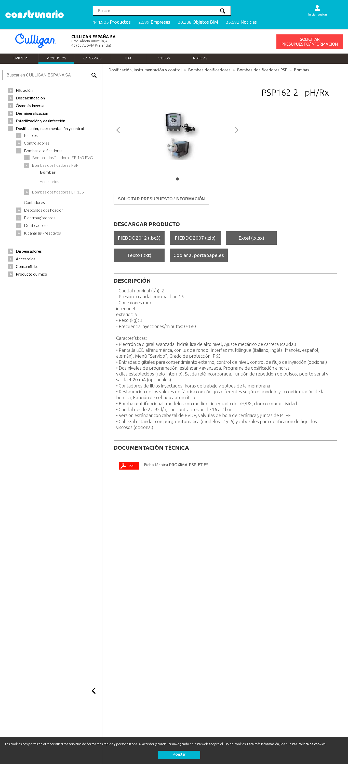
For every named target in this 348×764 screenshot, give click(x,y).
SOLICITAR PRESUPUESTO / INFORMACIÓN (161, 199)
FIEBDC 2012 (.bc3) (139, 238)
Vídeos (164, 58)
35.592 (241, 22)
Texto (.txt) (139, 255)
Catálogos (92, 58)
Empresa (21, 58)
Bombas (301, 70)
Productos (56, 58)
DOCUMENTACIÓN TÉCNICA (151, 448)
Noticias (200, 58)
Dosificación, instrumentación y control (145, 70)
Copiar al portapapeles (198, 255)
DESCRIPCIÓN (132, 281)
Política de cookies (312, 744)
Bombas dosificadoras (209, 70)
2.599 (154, 22)
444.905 (111, 22)
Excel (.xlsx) (251, 238)
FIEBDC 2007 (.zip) (195, 238)
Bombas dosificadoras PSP (262, 70)
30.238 (198, 22)
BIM (128, 58)
